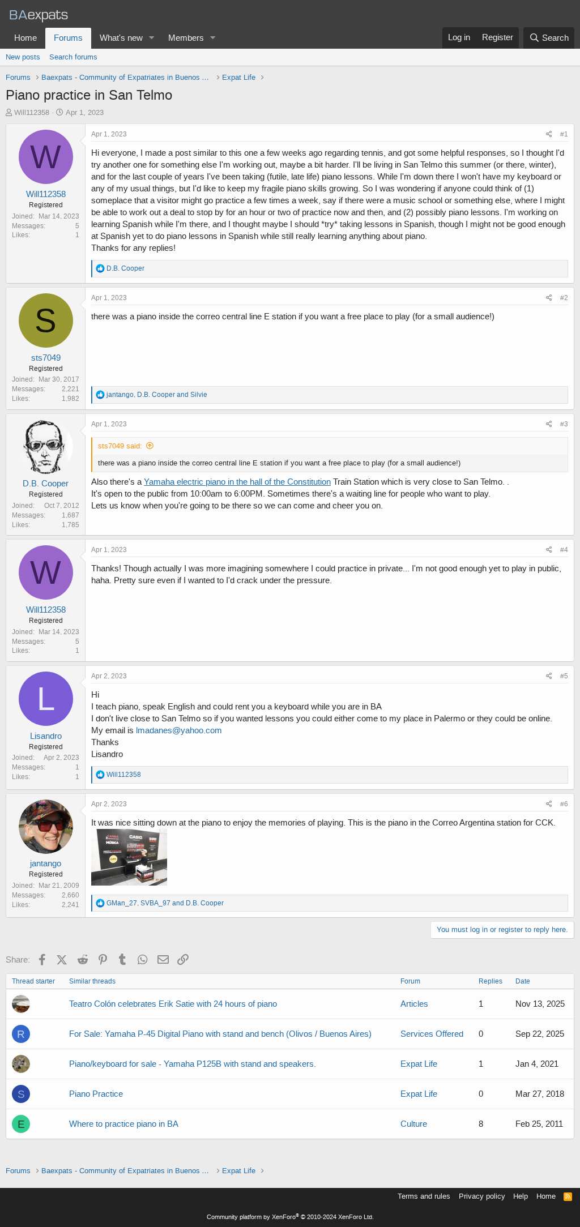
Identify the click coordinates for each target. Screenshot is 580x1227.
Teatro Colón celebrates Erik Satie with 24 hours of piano (173, 1004)
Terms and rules (424, 1196)
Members (186, 38)
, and (156, 394)
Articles (414, 1004)
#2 (564, 297)
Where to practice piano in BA (123, 1124)
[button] (152, 38)
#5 (564, 676)
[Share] (549, 134)
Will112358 (31, 112)
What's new (121, 38)
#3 (564, 424)
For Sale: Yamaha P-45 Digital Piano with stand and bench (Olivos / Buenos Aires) (220, 1034)
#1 (564, 134)
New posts (23, 57)
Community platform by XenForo (290, 1217)
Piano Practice (96, 1094)
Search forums (73, 57)
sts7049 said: (120, 446)
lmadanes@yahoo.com (179, 730)
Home (25, 38)
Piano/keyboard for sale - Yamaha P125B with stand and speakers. (192, 1064)
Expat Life (418, 1064)
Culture (413, 1124)
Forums (68, 38)
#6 (564, 804)
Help (520, 1196)
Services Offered (431, 1034)
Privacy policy (482, 1196)
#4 (564, 549)
